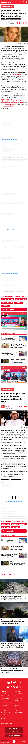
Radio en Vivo (14, 728)
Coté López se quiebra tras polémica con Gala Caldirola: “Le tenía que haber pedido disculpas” (18, 346)
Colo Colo (3, 693)
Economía (18, 696)
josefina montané (7, 299)
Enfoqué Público (5, 712)
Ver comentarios (8, 309)
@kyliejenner (5, 99)
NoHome (5, 305)
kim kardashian (7, 302)
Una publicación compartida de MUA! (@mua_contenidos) (14, 201)
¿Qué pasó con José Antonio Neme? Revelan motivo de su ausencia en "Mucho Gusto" (8, 338)
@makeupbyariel (7, 101)
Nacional (17, 700)
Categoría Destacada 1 (19, 524)
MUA (18, 302)
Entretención (7, 7)
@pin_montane (18, 102)
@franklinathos (16, 74)
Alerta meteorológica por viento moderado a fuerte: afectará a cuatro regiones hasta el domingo (13, 621)
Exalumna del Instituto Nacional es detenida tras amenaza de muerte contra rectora (12, 670)
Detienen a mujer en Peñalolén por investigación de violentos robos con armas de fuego (17, 361)
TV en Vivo (14, 732)
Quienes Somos (19, 708)
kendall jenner (21, 299)
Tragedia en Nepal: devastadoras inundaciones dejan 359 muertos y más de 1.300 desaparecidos (13, 598)
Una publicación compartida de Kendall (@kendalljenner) (14, 247)
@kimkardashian (18, 101)
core (9, 22)
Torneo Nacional (6, 702)
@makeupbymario (7, 102)
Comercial (4, 721)
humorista (5, 527)
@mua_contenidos (7, 106)
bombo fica (5, 524)
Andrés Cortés (9, 405)
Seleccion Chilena (6, 696)
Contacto (17, 710)
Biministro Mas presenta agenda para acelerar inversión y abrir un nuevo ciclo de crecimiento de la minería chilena (13, 646)
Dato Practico (19, 693)
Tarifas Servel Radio (6, 723)
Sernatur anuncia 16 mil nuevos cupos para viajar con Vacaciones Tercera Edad (9, 353)
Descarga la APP (14, 735)
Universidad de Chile (5, 699)
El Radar (3, 710)
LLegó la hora (5, 708)
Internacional (19, 698)
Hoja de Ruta (4, 715)
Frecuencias (18, 712)
